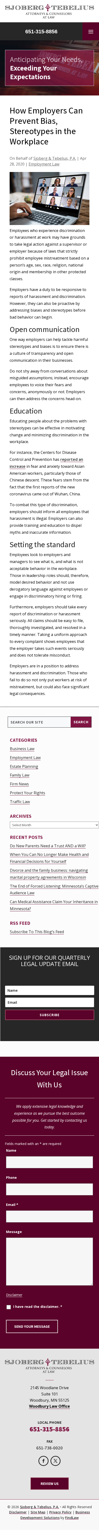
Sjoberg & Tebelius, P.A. (54, 158)
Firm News (19, 784)
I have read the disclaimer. (37, 1306)
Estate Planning (24, 766)
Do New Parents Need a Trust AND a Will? (48, 845)
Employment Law (44, 164)
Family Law (19, 775)
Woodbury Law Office (49, 1406)
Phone (11, 1177)
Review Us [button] (50, 1483)
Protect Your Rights (27, 792)
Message (14, 1231)
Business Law (22, 748)
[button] (91, 31)
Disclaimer (14, 1295)
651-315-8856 (41, 32)
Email (12, 1204)
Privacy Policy (60, 1512)
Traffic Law (20, 801)
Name (11, 1150)
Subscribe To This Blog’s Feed (37, 931)
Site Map (38, 1512)
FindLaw (72, 1517)
